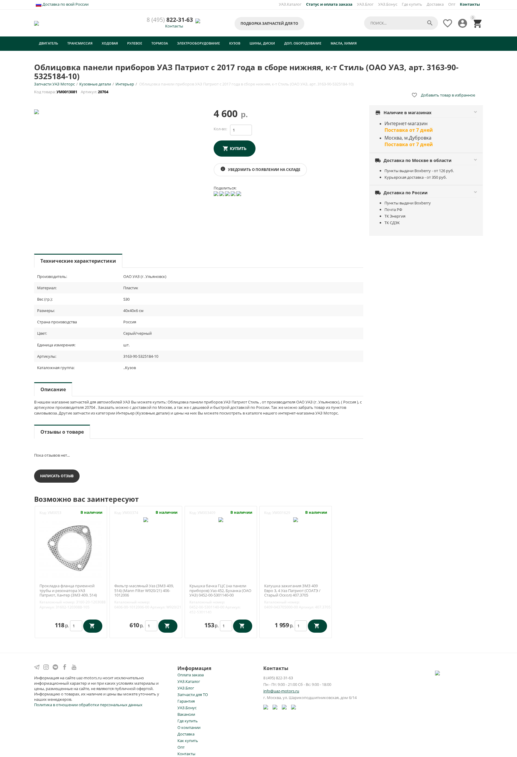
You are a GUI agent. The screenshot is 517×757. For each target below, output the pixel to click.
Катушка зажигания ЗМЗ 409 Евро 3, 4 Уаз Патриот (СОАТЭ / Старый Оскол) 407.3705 (292, 591)
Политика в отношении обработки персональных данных (88, 704)
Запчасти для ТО (192, 694)
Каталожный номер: (57, 602)
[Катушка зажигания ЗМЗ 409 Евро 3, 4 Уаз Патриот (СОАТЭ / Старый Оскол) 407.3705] (295, 519)
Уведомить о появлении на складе (260, 169)
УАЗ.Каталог (290, 4)
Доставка (435, 4)
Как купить (187, 740)
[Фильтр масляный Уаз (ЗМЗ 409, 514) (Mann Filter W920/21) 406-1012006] (145, 519)
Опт (451, 4)
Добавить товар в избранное (443, 95)
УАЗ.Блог (365, 4)
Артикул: (47, 607)
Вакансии (186, 714)
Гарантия (186, 701)
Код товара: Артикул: (71, 91)
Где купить (412, 4)
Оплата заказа (190, 675)
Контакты (174, 26)
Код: (43, 512)
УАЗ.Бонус (387, 4)
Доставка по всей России (65, 4)
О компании (188, 727)
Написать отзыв (57, 475)
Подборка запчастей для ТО (269, 23)
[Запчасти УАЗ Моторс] (37, 22)
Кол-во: (220, 128)
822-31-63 (170, 20)
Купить (238, 148)
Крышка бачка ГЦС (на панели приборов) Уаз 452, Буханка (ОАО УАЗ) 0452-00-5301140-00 (220, 591)
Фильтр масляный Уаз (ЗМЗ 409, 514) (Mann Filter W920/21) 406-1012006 (144, 591)
